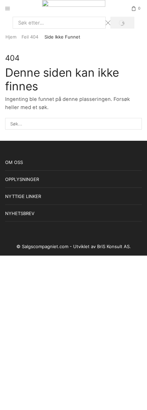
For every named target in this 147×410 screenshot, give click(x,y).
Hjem (10, 37)
